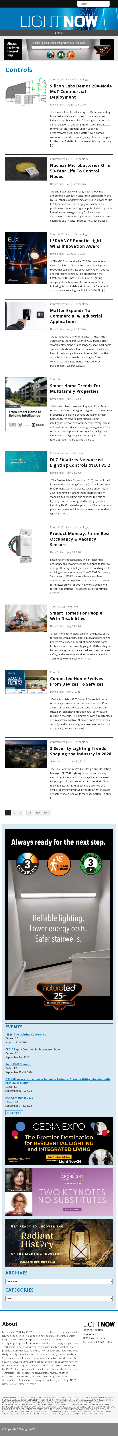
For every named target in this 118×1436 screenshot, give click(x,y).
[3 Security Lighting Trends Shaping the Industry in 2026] (26, 754)
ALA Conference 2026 (19, 1098)
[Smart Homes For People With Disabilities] (26, 618)
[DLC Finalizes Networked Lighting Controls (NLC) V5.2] (26, 461)
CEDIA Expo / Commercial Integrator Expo (32, 1049)
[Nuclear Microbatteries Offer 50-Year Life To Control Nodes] (26, 169)
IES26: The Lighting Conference (25, 1034)
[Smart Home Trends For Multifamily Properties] (26, 404)
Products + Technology (74, 79)
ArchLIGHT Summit (18, 1064)
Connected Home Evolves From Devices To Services (77, 681)
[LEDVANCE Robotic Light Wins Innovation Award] (26, 258)
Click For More (14, 1112)
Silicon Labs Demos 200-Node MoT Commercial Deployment (81, 91)
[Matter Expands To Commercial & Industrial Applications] (26, 316)
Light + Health (69, 606)
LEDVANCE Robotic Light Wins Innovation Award (76, 243)
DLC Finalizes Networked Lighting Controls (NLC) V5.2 (80, 462)
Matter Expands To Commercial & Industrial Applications (76, 316)
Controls (55, 79)
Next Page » (42, 812)
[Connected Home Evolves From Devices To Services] (26, 682)
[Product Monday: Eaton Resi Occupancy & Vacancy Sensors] (26, 546)
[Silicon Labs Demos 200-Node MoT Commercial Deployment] (26, 91)
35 (29, 812)
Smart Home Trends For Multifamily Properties (75, 388)
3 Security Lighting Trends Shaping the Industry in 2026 (80, 751)
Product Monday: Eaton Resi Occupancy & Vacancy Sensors (80, 539)
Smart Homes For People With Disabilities (76, 615)
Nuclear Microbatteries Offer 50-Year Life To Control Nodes (81, 171)
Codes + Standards (61, 453)
